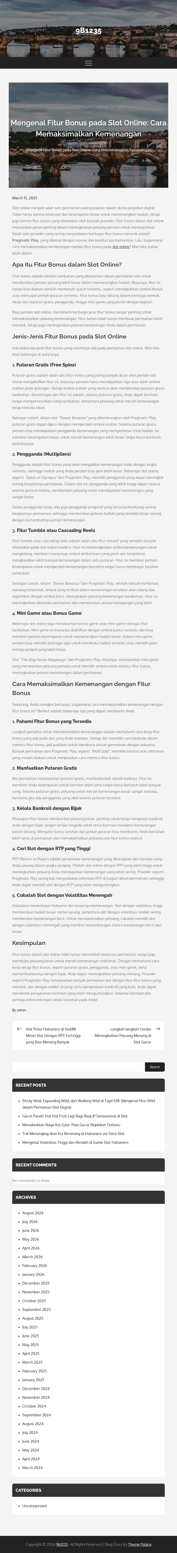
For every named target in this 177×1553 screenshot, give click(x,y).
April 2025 (30, 1353)
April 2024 (30, 1459)
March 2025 (32, 1362)
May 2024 (30, 1450)
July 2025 (30, 1327)
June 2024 (30, 1441)
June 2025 (30, 1336)
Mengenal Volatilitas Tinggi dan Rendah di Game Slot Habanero (75, 1142)
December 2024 (36, 1388)
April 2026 (30, 1248)
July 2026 (30, 1221)
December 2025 (36, 1283)
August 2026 (32, 1213)
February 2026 (34, 1265)
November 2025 (36, 1292)
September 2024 (36, 1415)
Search (155, 1067)
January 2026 (33, 1274)
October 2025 (34, 1300)
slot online (121, 246)
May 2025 (30, 1344)
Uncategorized (34, 1506)
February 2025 (34, 1371)
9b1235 (89, 30)
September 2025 (36, 1309)
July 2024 (30, 1432)
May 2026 (30, 1239)
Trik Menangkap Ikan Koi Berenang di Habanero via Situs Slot (73, 1133)
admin (21, 1010)
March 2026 (32, 1257)
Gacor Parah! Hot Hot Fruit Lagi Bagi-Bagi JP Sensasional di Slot (75, 1116)
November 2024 (36, 1397)
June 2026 (30, 1230)
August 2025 (32, 1318)
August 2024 (32, 1423)
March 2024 (32, 1467)
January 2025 (33, 1380)
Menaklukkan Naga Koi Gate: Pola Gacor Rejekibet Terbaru (71, 1124)
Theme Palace (140, 1544)
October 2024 (34, 1406)
